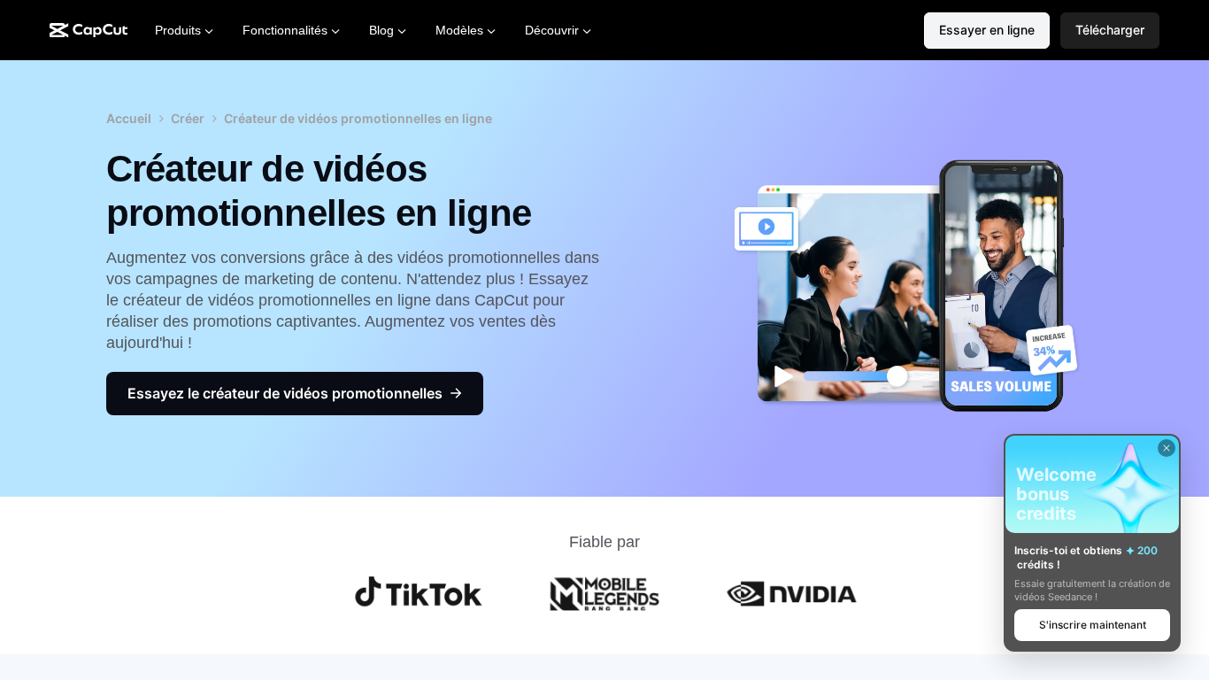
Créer (187, 118)
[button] (1109, 30)
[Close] (1166, 448)
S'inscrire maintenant (1092, 624)
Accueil (128, 118)
